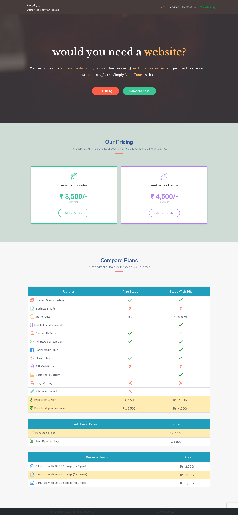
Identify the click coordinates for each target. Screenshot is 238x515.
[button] (105, 91)
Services (174, 7)
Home (162, 7)
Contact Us (189, 7)
